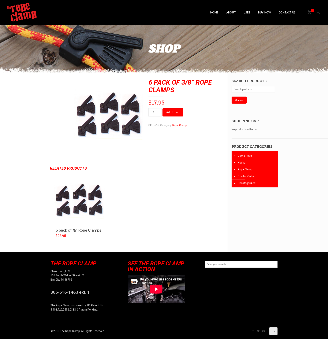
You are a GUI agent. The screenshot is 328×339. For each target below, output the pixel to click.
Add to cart (173, 112)
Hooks (241, 162)
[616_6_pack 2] (108, 116)
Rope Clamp (179, 125)
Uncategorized (246, 183)
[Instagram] (264, 331)
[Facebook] (253, 331)
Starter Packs (246, 176)
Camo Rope (245, 155)
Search (239, 100)
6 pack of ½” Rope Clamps (78, 230)
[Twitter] (258, 331)
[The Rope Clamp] (21, 12)
